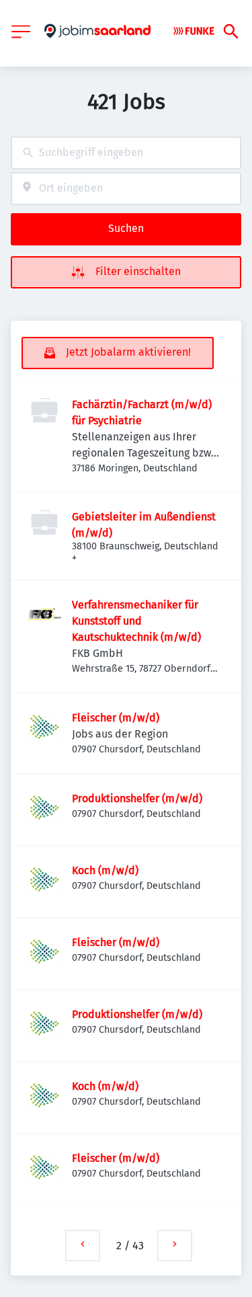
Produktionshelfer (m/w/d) (137, 798)
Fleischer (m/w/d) (115, 717)
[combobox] (126, 152)
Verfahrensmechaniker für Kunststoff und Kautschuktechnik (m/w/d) (136, 620)
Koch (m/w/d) (105, 870)
